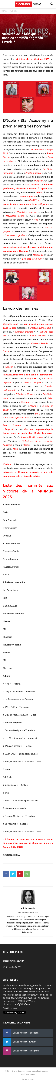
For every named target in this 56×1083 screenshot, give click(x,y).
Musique (13, 11)
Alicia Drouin (28, 908)
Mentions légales (28, 1074)
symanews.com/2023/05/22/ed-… (19, 1001)
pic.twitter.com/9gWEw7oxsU (17, 1004)
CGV (7, 1071)
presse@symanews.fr (13, 960)
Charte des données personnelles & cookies (30, 1071)
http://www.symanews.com (28, 912)
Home (4, 11)
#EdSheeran (44, 997)
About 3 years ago (10, 1008)
